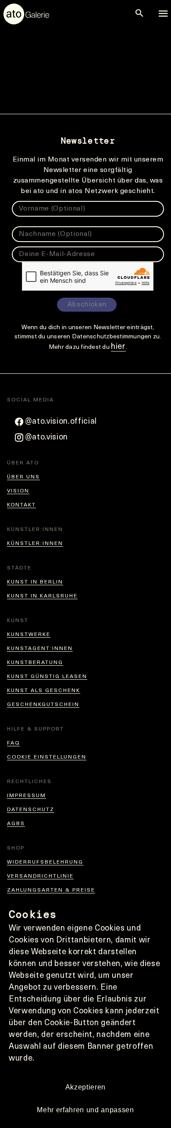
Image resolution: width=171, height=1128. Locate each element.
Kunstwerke (28, 634)
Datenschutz (30, 809)
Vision (18, 491)
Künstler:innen (35, 543)
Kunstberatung (35, 662)
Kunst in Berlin (35, 582)
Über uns (23, 477)
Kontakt (21, 505)
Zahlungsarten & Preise (51, 890)
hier (118, 347)
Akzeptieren (85, 1087)
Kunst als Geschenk (43, 690)
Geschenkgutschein (43, 704)
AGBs (16, 823)
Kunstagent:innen (40, 648)
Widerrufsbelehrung (45, 862)
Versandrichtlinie (40, 876)
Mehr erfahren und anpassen (85, 1110)
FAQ (13, 743)
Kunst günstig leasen (47, 676)
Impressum (26, 795)
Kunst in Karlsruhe (42, 596)
